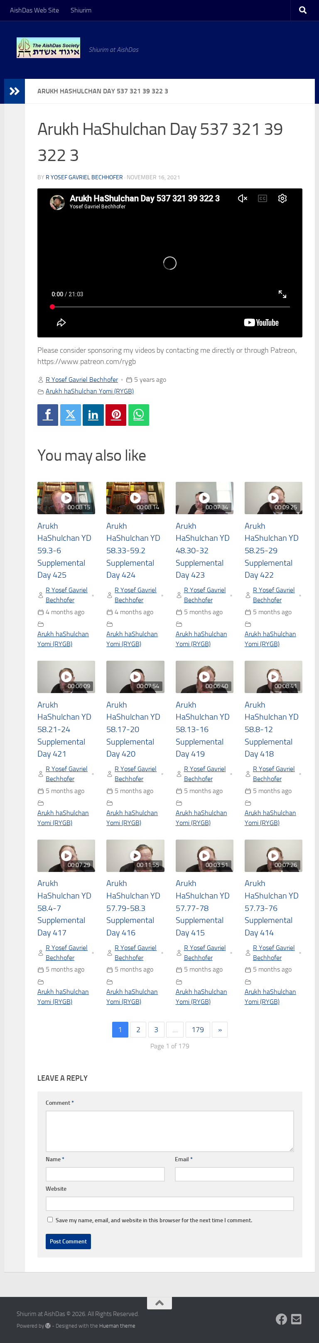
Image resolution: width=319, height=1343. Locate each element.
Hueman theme (117, 1326)
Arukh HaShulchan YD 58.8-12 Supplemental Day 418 (272, 729)
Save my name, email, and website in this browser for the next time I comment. (154, 1220)
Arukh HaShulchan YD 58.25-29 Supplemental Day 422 (272, 550)
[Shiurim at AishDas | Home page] (48, 47)
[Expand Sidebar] (14, 91)
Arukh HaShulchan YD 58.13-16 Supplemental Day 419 (203, 729)
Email (184, 1159)
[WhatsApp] (138, 415)
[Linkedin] (93, 415)
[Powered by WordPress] (48, 1325)
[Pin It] (116, 415)
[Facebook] (47, 415)
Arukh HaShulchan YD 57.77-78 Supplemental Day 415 (203, 908)
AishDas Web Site (34, 10)
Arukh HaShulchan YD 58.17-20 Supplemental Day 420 (133, 729)
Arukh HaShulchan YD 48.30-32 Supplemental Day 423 (203, 550)
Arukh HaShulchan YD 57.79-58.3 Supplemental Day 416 (133, 908)
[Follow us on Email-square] (296, 1319)
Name (55, 1159)
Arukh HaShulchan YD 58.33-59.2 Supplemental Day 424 (133, 550)
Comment (60, 1102)
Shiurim (81, 10)
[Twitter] (70, 415)
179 (197, 1029)
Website (56, 1188)
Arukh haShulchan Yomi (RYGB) (90, 391)
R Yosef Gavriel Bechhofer (84, 177)
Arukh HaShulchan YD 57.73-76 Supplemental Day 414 (272, 908)
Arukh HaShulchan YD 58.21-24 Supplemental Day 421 (64, 729)
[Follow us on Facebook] (281, 1319)
